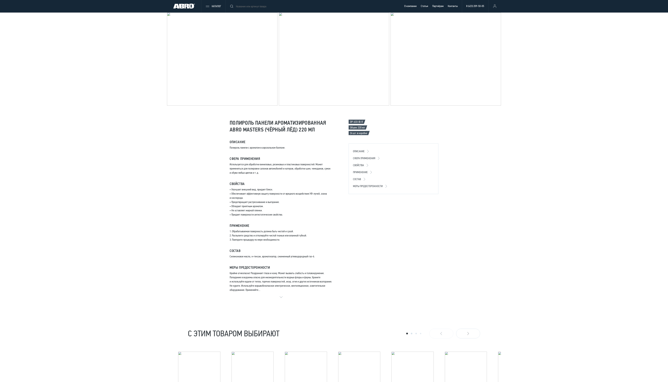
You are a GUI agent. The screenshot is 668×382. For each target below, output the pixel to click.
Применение (360, 172)
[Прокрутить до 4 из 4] (420, 333)
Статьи (424, 6)
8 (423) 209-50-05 (475, 6)
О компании (410, 6)
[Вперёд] (468, 333)
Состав (357, 179)
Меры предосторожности (368, 186)
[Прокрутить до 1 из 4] (407, 333)
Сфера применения (364, 158)
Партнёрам (438, 6)
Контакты (453, 6)
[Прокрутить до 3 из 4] (416, 333)
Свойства (358, 165)
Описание (358, 151)
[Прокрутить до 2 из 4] (411, 333)
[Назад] (441, 333)
